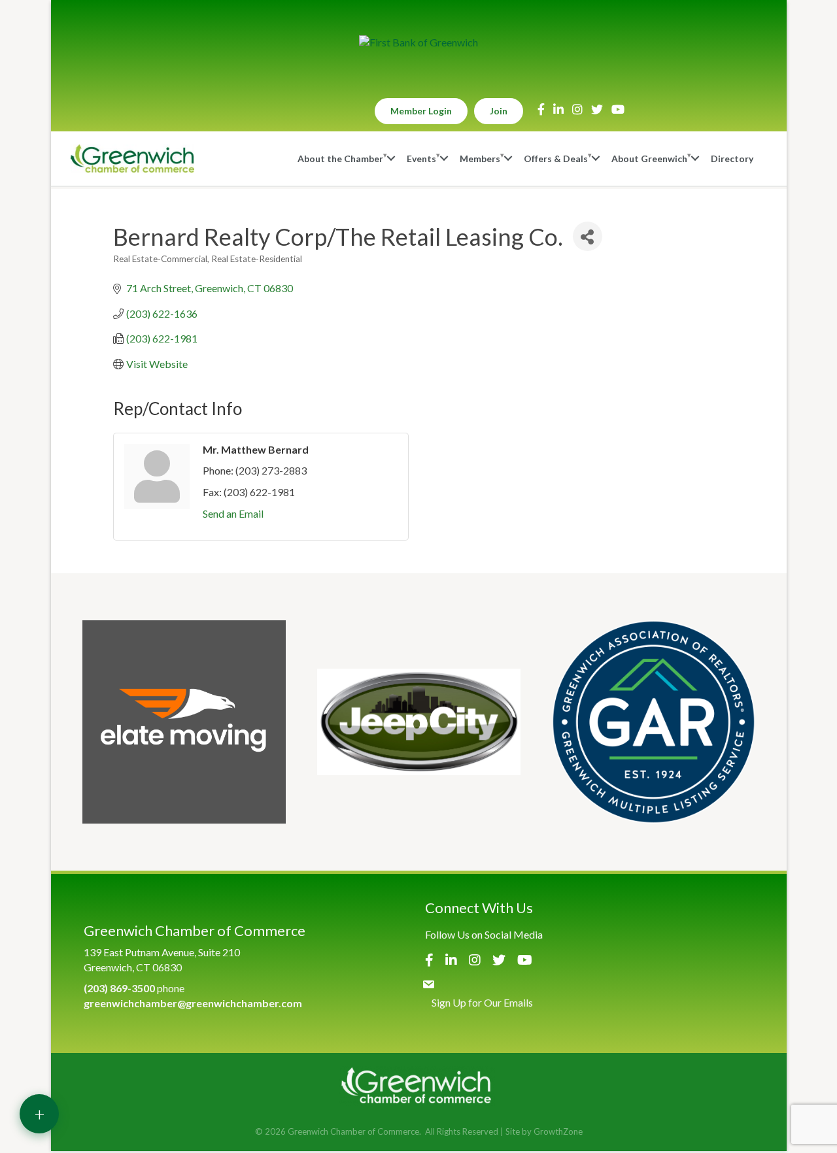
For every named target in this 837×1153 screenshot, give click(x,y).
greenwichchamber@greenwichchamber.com (193, 1003)
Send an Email (233, 513)
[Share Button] (587, 236)
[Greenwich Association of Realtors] (653, 722)
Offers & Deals (556, 158)
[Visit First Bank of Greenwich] (418, 42)
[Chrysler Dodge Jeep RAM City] (419, 722)
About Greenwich (649, 158)
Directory (732, 158)
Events (421, 158)
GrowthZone (558, 1131)
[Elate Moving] (184, 722)
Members (480, 158)
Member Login (421, 110)
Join (498, 110)
